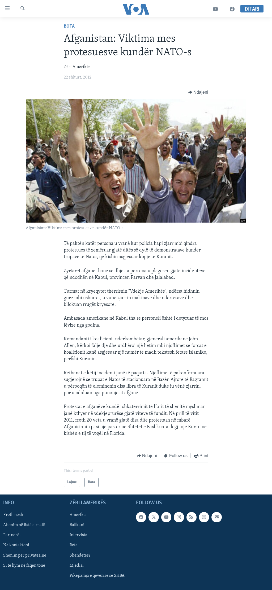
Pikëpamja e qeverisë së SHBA (97, 575)
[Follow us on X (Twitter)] (153, 517)
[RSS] (191, 517)
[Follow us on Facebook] (141, 517)
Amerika (78, 515)
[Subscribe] (216, 517)
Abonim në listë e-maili (24, 525)
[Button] (198, 92)
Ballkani (77, 525)
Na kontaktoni (16, 545)
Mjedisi (77, 565)
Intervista (78, 535)
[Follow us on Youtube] (166, 517)
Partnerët (12, 535)
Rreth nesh (13, 515)
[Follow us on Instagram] (179, 517)
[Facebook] (232, 9)
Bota (69, 26)
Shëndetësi (80, 555)
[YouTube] (215, 9)
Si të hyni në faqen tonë (24, 565)
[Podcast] (204, 517)
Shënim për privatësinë (24, 555)
